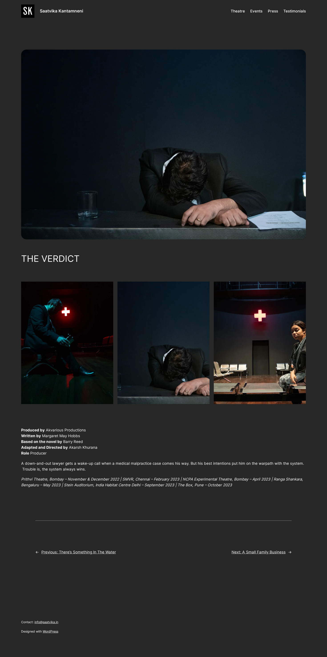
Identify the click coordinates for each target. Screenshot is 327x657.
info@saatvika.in (46, 622)
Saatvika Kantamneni (61, 11)
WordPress (50, 631)
